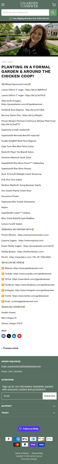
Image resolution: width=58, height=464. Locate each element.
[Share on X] (9, 336)
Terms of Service (22, 453)
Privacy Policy (37, 453)
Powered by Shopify (29, 459)
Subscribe (49, 396)
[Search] (53, 12)
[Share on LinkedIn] (14, 336)
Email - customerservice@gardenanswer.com (21, 366)
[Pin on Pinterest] (19, 336)
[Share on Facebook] (3, 336)
